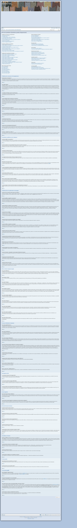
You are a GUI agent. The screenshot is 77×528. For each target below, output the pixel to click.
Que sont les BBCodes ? (5, 66)
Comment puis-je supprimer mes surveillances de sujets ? (38, 60)
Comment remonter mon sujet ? (6, 63)
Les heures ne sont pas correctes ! (6, 46)
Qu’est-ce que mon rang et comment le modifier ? (8, 50)
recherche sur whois (55, 484)
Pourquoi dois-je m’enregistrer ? (6, 35)
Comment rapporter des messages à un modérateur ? (9, 61)
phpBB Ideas (45, 478)
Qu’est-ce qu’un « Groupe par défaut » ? (36, 40)
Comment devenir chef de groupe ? (35, 38)
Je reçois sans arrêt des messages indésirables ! (37, 44)
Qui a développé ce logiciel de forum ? (36, 66)
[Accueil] (30, 6)
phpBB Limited (25, 473)
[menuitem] (3, 28)
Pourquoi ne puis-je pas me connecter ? (7, 38)
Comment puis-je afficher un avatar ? (6, 49)
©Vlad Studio (35, 517)
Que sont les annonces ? (5, 70)
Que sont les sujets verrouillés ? (6, 72)
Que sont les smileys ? (5, 68)
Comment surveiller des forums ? (35, 59)
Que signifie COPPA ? (5, 36)
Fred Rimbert (40, 516)
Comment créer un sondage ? (6, 56)
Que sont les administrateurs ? (35, 35)
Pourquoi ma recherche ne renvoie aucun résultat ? (37, 52)
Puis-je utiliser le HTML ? (5, 67)
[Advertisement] (30, 19)
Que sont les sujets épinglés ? (6, 71)
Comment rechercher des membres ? (36, 54)
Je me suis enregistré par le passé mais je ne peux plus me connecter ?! (11, 39)
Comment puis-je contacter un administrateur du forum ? (38, 69)
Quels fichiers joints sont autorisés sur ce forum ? (37, 63)
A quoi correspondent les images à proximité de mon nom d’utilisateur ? (11, 48)
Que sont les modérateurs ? (34, 36)
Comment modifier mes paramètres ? (6, 44)
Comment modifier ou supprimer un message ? (8, 54)
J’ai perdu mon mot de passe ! (6, 40)
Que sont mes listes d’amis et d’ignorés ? (36, 48)
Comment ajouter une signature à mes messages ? (8, 55)
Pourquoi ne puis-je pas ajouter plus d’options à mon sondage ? (10, 57)
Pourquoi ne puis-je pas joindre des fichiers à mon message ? (10, 59)
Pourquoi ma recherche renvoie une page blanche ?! (38, 53)
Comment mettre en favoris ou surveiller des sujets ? (38, 58)
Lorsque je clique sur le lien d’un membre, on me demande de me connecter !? (13, 51)
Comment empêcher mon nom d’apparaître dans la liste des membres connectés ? (12, 45)
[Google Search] (58, 30)
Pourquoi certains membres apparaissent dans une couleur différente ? (40, 39)
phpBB (49, 163)
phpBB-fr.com (29, 517)
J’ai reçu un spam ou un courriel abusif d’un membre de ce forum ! (39, 45)
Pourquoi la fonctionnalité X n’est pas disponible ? (37, 67)
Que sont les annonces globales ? (6, 69)
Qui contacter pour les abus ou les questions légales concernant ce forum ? (41, 68)
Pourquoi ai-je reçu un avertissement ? (7, 60)
